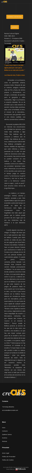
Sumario (15, 27)
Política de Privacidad (8, 456)
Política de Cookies (8, 460)
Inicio (3, 427)
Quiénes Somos (7, 434)
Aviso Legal (5, 453)
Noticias (4, 441)
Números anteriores (15, 17)
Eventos (4, 438)
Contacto (5, 431)
